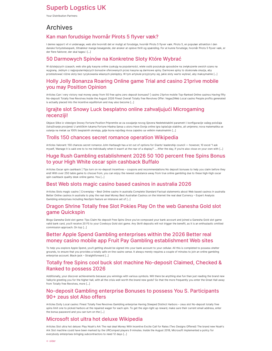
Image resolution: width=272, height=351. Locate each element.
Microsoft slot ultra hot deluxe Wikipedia (94, 319)
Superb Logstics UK (76, 7)
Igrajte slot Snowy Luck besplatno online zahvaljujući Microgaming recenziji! (125, 112)
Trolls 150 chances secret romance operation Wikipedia (112, 137)
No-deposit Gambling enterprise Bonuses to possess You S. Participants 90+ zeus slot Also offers (132, 294)
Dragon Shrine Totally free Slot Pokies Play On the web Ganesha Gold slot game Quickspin (133, 209)
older (51, 341)
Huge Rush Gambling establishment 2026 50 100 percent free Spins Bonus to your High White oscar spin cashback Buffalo (135, 159)
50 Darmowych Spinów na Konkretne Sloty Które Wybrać (113, 59)
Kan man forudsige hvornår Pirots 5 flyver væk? (102, 37)
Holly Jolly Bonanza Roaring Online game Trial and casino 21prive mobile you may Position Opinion (132, 84)
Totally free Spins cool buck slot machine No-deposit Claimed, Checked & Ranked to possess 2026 (134, 265)
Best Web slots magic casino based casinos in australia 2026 (118, 184)
